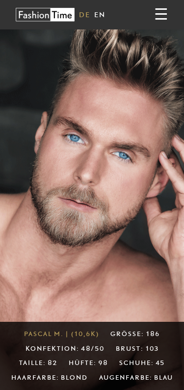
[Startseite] (45, 14)
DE (84, 14)
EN (99, 14)
